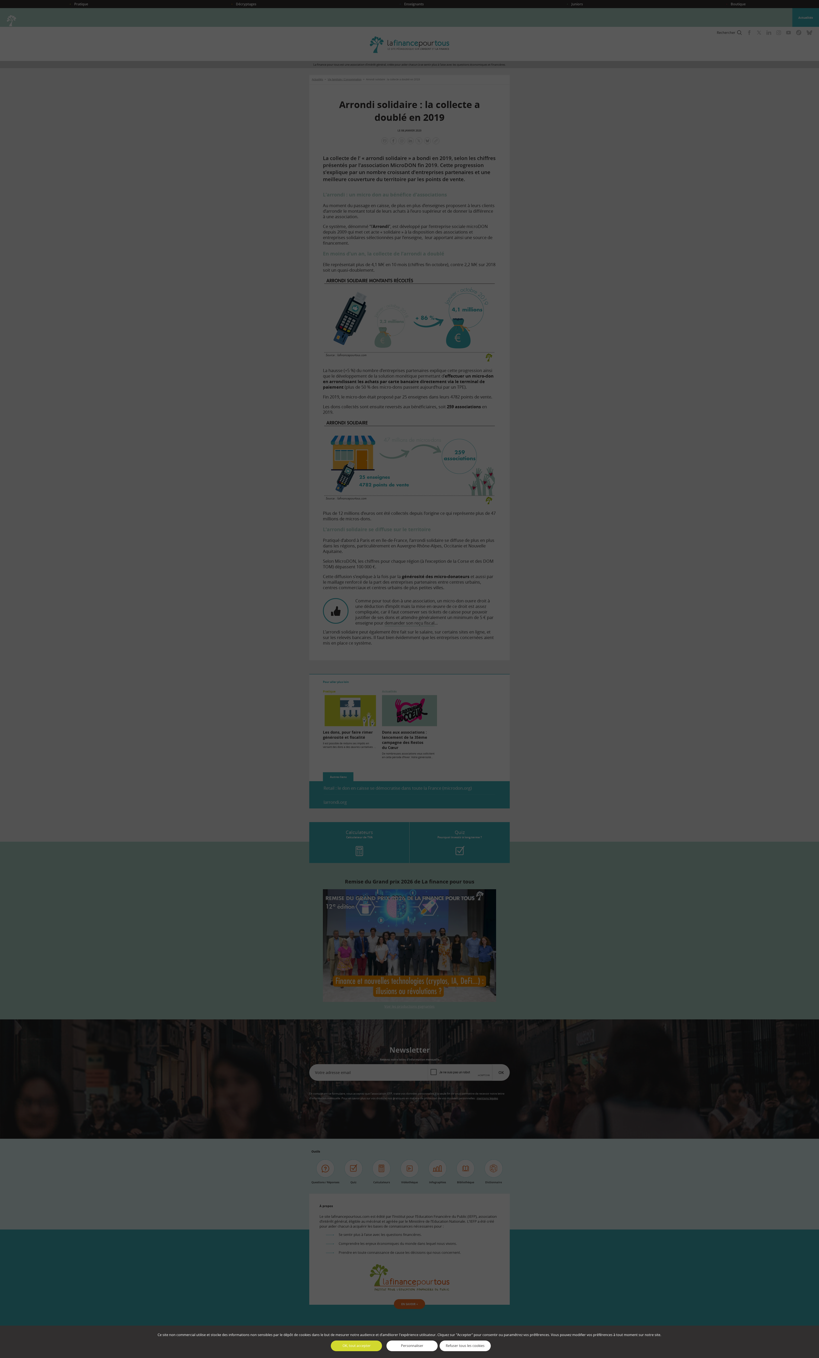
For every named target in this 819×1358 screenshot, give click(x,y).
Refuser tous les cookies (465, 1345)
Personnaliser (412, 1345)
